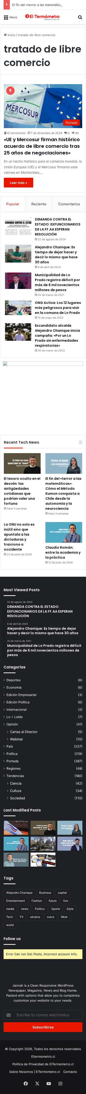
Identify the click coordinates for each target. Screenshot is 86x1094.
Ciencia (16, 783)
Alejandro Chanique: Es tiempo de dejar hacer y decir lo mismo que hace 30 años (56, 254)
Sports (55, 909)
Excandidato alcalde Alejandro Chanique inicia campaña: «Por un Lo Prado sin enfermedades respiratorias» (57, 335)
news (24, 909)
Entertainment (15, 900)
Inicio (11, 35)
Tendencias (15, 776)
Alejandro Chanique (19, 892)
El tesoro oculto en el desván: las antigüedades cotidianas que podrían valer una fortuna (22, 491)
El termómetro (16, 133)
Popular (12, 204)
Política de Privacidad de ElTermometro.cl (43, 1064)
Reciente (38, 204)
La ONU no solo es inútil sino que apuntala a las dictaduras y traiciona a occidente (19, 537)
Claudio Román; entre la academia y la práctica (63, 552)
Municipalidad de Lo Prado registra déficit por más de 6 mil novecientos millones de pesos (57, 282)
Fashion (37, 900)
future (53, 900)
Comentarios (69, 204)
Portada (12, 761)
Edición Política (18, 702)
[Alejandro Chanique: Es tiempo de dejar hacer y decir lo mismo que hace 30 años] (18, 254)
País (9, 746)
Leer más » (18, 183)
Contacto (70, 1072)
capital (62, 892)
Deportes (13, 680)
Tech (9, 917)
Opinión (12, 724)
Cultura (15, 791)
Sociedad (17, 798)
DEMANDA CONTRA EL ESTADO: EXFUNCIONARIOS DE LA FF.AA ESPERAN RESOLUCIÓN (58, 227)
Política (12, 754)
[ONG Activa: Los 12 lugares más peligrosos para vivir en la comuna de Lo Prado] (18, 307)
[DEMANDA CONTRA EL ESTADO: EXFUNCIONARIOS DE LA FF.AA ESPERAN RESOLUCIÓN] (18, 226)
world (10, 925)
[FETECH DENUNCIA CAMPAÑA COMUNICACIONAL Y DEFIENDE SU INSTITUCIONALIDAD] (16, 828)
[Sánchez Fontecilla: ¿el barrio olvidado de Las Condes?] (43, 844)
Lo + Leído (14, 717)
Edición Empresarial (21, 695)
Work (64, 917)
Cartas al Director (24, 732)
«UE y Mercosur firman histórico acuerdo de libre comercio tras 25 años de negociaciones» (42, 146)
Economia (14, 687)
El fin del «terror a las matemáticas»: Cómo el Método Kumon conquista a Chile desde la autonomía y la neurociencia (63, 493)
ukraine (35, 917)
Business (45, 892)
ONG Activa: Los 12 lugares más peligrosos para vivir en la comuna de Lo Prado (58, 307)
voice (50, 917)
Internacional (16, 709)
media (10, 909)
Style (70, 909)
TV (21, 917)
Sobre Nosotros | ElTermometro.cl (34, 1072)
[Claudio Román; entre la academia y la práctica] (63, 532)
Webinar (16, 739)
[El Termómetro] (43, 17)
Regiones (13, 768)
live (65, 900)
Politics (40, 909)
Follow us (12, 938)
